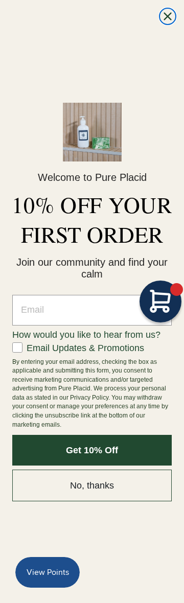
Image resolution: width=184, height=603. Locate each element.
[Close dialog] (167, 16)
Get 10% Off (92, 450)
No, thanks (92, 485)
